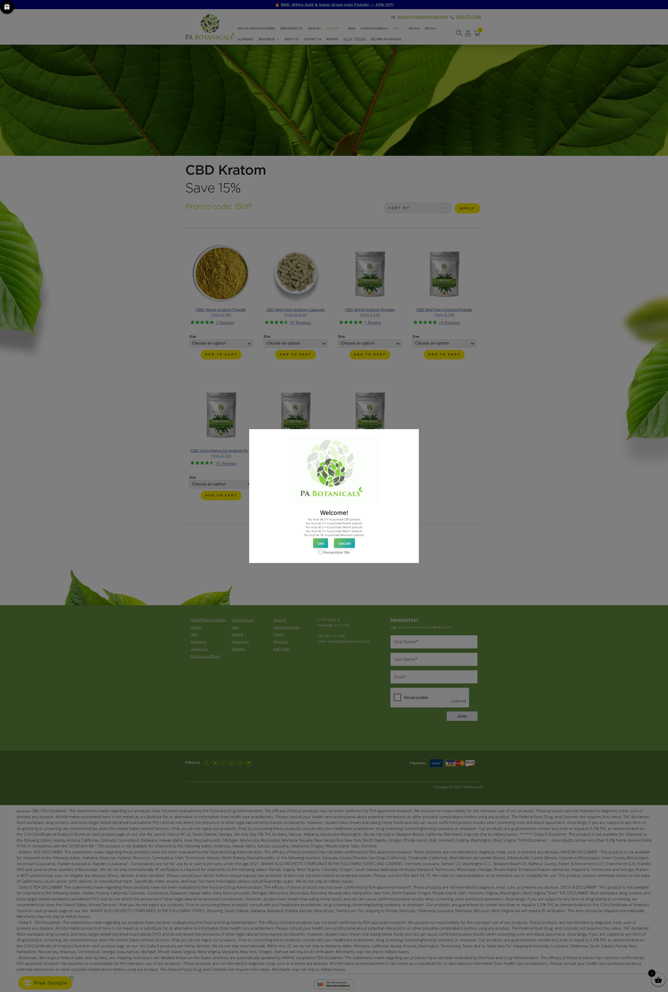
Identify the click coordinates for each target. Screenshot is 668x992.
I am (320, 543)
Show (7, 7)
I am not (344, 543)
